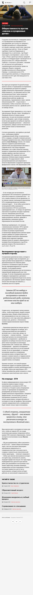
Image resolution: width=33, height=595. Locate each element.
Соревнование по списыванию (14, 506)
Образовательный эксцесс (12, 490)
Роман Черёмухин (15, 486)
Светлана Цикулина (17, 25)
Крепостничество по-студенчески (15, 483)
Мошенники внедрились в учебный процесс (15, 498)
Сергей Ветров (14, 493)
